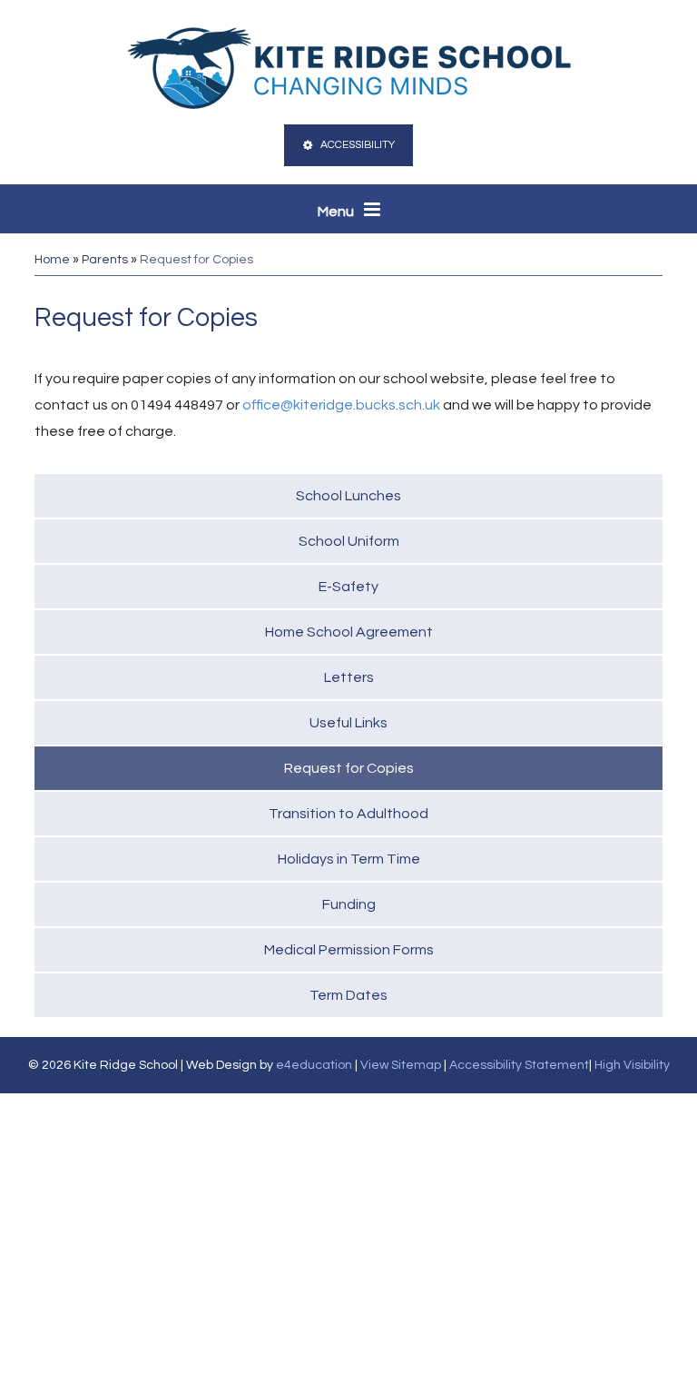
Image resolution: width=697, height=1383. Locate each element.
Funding (349, 904)
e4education (314, 1065)
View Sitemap (400, 1065)
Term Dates (348, 995)
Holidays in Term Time (349, 859)
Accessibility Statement (519, 1065)
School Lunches (348, 496)
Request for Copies (196, 259)
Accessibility (357, 145)
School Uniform (349, 541)
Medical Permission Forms (349, 950)
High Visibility (632, 1065)
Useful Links (348, 723)
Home (52, 259)
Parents (105, 259)
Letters (349, 677)
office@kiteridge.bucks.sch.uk (341, 405)
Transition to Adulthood (348, 813)
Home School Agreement (349, 632)
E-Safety (348, 586)
